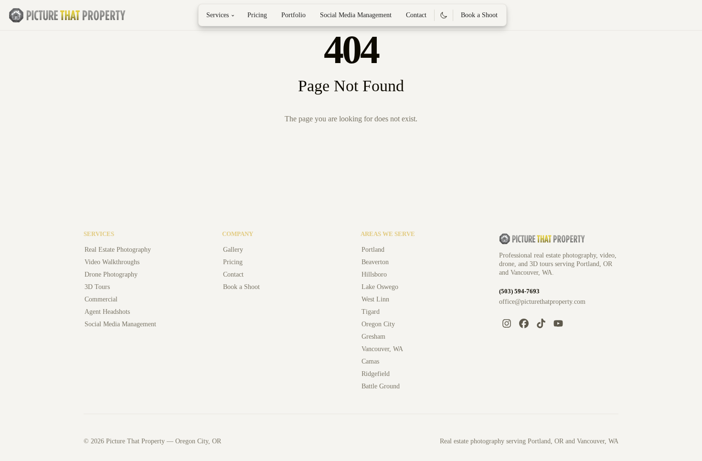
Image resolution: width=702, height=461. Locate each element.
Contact (416, 15)
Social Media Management (356, 15)
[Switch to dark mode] (444, 15)
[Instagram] (506, 323)
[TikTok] (541, 323)
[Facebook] (524, 323)
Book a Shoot (479, 15)
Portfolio (293, 15)
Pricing (257, 15)
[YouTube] (558, 323)
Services (221, 15)
